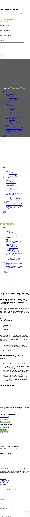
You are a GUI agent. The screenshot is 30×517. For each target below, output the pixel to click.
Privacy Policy (3, 479)
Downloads (2, 481)
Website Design (3, 508)
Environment (3, 484)
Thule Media (12, 508)
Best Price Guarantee (5, 480)
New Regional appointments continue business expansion (16, 489)
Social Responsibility (5, 482)
